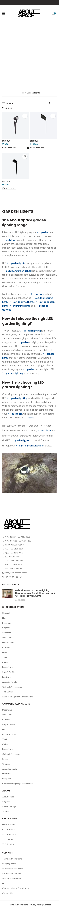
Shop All (6, 613)
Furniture (6, 677)
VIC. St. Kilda (8, 844)
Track (4, 657)
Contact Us (7, 893)
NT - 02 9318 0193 (13, 568)
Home (21, 92)
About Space (8, 796)
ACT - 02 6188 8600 (14, 548)
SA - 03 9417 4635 (13, 556)
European (6, 623)
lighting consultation (31, 445)
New (4, 618)
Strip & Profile (8, 672)
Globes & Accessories (12, 687)
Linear (5, 652)
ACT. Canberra (9, 834)
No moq (8, 108)
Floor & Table (8, 642)
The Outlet (7, 691)
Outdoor (6, 647)
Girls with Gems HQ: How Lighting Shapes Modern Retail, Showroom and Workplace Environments (35, 593)
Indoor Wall (7, 637)
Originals (6, 627)
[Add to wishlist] (24, 116)
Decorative (7, 710)
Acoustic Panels (9, 682)
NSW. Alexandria (9, 824)
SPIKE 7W (6, 182)
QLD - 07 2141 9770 (14, 552)
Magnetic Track (9, 734)
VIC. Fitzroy (7, 839)
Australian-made (9, 769)
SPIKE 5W (6, 141)
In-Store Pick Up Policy (12, 868)
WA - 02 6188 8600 (13, 564)
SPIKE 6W (34, 141)
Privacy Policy (36, 904)
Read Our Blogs (9, 806)
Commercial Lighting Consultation (17, 783)
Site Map (6, 811)
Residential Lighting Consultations (17, 696)
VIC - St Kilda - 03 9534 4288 (18, 541)
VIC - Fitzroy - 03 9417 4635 (17, 537)
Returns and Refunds (11, 873)
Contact (47, 904)
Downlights (7, 667)
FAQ (4, 883)
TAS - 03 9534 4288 (14, 560)
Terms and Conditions (12, 858)
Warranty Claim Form (11, 878)
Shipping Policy (9, 863)
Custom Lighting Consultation (15, 888)
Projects (6, 801)
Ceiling (5, 662)
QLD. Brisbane (8, 829)
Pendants (6, 632)
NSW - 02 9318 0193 (14, 544)
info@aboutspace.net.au (16, 572)
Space (5, 759)
